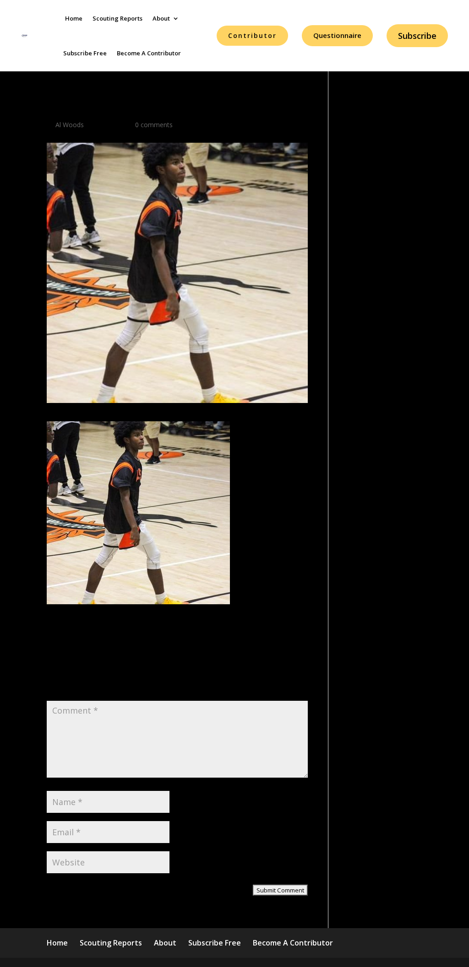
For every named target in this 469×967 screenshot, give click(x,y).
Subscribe (417, 35)
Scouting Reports (117, 18)
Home (73, 18)
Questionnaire (337, 35)
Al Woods (69, 124)
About (161, 18)
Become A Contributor (149, 53)
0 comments (154, 124)
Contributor (252, 35)
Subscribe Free (85, 53)
